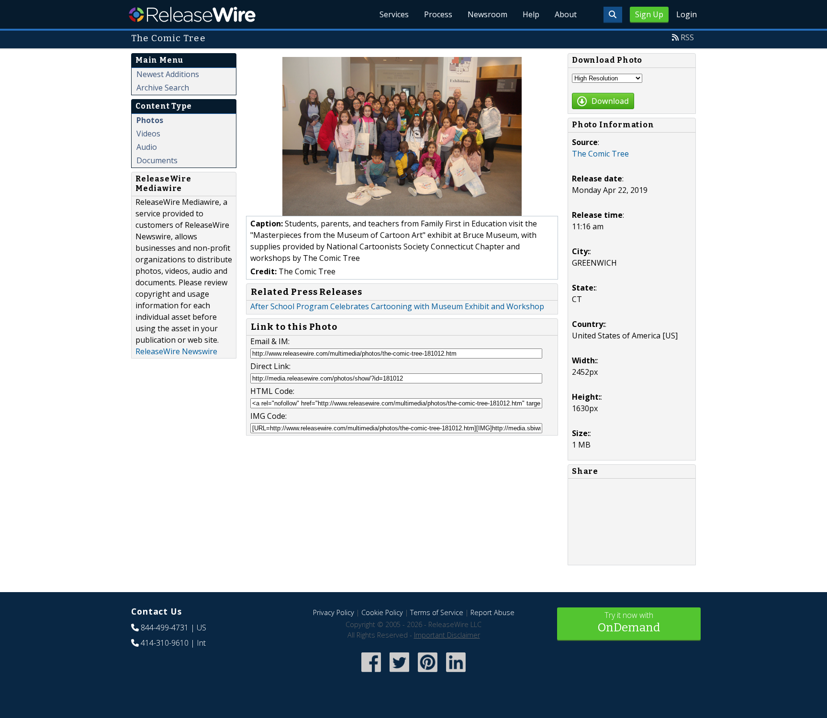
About (566, 14)
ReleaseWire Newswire (176, 351)
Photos (149, 120)
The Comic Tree (600, 153)
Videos (148, 133)
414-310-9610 (165, 643)
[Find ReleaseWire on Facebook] (371, 672)
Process (438, 14)
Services (394, 14)
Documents (157, 160)
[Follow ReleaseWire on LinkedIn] (456, 672)
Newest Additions (167, 74)
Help (531, 14)
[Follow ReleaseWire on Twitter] (399, 672)
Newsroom (487, 14)
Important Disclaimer (447, 634)
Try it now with (629, 622)
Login (686, 14)
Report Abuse (492, 612)
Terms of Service (436, 612)
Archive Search (162, 87)
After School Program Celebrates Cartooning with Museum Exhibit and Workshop (397, 306)
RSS (687, 37)
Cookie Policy (382, 612)
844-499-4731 (165, 627)
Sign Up (649, 14)
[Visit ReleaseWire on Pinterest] (427, 672)
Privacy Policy (333, 612)
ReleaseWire (192, 14)
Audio (146, 147)
